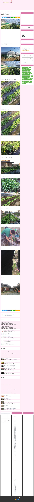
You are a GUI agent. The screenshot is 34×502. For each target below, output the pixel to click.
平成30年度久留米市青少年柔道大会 (7, 315)
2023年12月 (15, 425)
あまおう (10, 399)
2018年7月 (15, 486)
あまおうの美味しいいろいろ (8, 395)
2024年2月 (15, 423)
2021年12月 (15, 447)
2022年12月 (15, 435)
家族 (30, 58)
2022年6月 (15, 441)
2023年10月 (15, 427)
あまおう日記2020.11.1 (7, 405)
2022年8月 (15, 439)
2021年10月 (15, 449)
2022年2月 (15, 445)
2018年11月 (15, 482)
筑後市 (26, 82)
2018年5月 (15, 488)
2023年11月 (15, 426)
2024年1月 (15, 424)
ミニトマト (26, 77)
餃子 (22, 83)
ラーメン (29, 77)
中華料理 (23, 78)
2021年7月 (15, 452)
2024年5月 (15, 420)
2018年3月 (15, 490)
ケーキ (27, 73)
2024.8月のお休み (6, 343)
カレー (26, 72)
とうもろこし (10, 409)
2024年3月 (15, 422)
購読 (23, 36)
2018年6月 (15, 487)
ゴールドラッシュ (13, 409)
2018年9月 (15, 484)
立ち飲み (23, 82)
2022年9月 (15, 438)
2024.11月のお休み (7, 333)
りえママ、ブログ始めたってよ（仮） (17, 498)
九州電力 (29, 78)
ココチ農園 (30, 73)
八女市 (11, 402)
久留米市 (12, 330)
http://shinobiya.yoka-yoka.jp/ (25, 50)
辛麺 (30, 82)
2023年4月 (15, 431)
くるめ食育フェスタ (24, 69)
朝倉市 (10, 369)
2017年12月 (15, 493)
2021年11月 (15, 448)
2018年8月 (15, 485)
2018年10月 (15, 483)
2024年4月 (15, 421)
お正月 (25, 68)
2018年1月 (15, 492)
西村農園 (7, 399)
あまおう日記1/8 (6, 398)
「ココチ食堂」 (6, 358)
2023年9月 (15, 428)
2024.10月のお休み (7, 336)
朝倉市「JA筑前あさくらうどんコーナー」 (10, 368)
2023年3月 (15, 432)
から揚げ (28, 68)
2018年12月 (15, 481)
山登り (24, 59)
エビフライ (12, 359)
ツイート (23, 41)
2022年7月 (15, 440)
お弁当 (23, 68)
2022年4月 (15, 443)
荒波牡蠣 (28, 82)
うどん (9, 369)
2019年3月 (15, 478)
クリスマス (29, 72)
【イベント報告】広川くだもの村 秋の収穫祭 (8, 314)
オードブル (23, 72)
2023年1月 (15, 434)
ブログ (23, 77)
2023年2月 (15, 433)
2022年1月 (15, 446)
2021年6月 (15, 453)
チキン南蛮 (14, 359)
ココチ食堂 (8, 330)
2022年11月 (15, 436)
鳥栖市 (25, 83)
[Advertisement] (24, 5)
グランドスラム (24, 73)
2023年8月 (15, 429)
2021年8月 (15, 451)
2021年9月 (15, 450)
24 (8, 420)
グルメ (7, 359)
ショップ (25, 58)
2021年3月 (15, 455)
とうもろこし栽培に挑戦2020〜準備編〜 (10, 408)
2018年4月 (15, 489)
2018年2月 (15, 491)
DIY (24, 55)
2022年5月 (15, 442)
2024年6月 (15, 419)
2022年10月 (15, 437)
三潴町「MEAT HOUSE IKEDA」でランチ (10, 365)
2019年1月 (15, 480)
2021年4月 (15, 454)
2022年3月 (15, 444)
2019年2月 (15, 479)
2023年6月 (15, 430)
